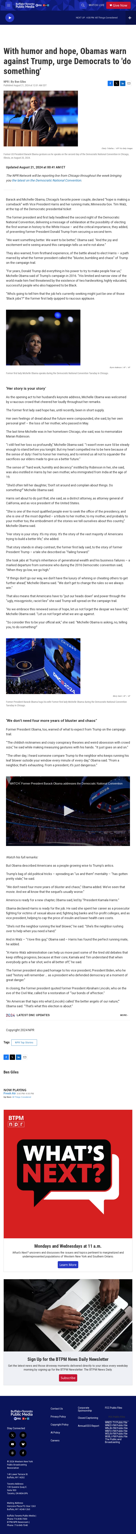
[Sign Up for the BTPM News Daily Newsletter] (68, 1315)
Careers (55, 1440)
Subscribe (68, 1378)
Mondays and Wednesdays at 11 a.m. (67, 1246)
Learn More (68, 1265)
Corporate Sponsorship (85, 1409)
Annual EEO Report (88, 1426)
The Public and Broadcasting (113, 1441)
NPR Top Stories (24, 1042)
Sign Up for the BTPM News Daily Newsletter (68, 1359)
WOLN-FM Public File (116, 1433)
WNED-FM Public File (116, 1425)
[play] (10, 18)
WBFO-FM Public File (116, 1431)
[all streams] (131, 18)
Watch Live (96, 5)
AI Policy (55, 1432)
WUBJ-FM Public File (116, 1436)
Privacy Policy (58, 1416)
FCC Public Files (113, 1408)
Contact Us (57, 1408)
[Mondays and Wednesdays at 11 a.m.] (68, 1174)
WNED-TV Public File (116, 1422)
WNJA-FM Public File (116, 1428)
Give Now (120, 5)
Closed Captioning (88, 1418)
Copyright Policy (60, 1424)
